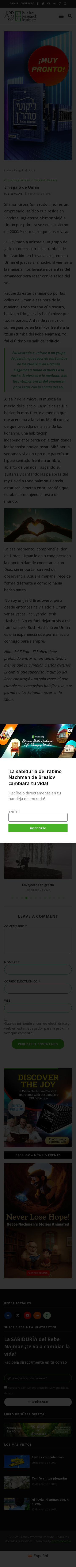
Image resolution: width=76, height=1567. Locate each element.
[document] (38, 783)
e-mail (14, 811)
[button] (70, 730)
